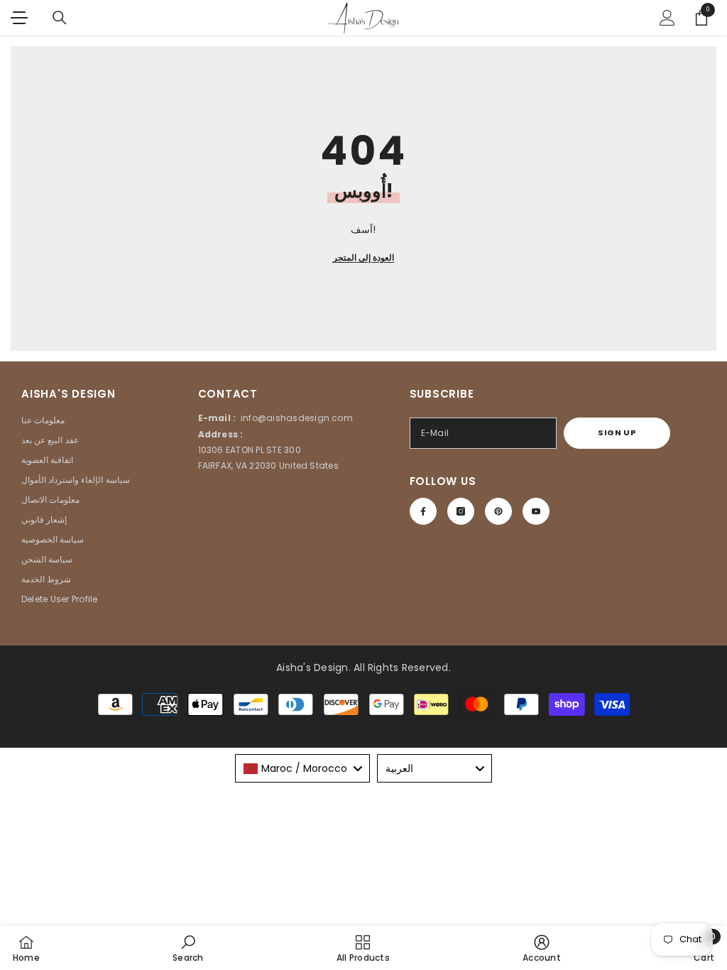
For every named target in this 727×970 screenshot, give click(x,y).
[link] (187, 948)
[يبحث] (59, 17)
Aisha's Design (312, 667)
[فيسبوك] (423, 511)
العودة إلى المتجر (363, 257)
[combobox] (302, 768)
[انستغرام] (460, 511)
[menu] (19, 17)
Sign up (617, 432)
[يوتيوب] (536, 511)
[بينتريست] (498, 511)
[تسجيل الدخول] (667, 18)
